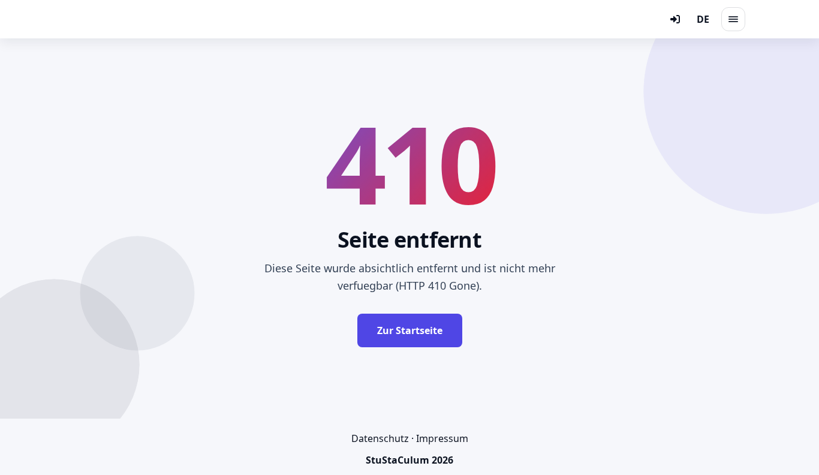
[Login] (675, 19)
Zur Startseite (409, 330)
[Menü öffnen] (733, 19)
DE (703, 19)
